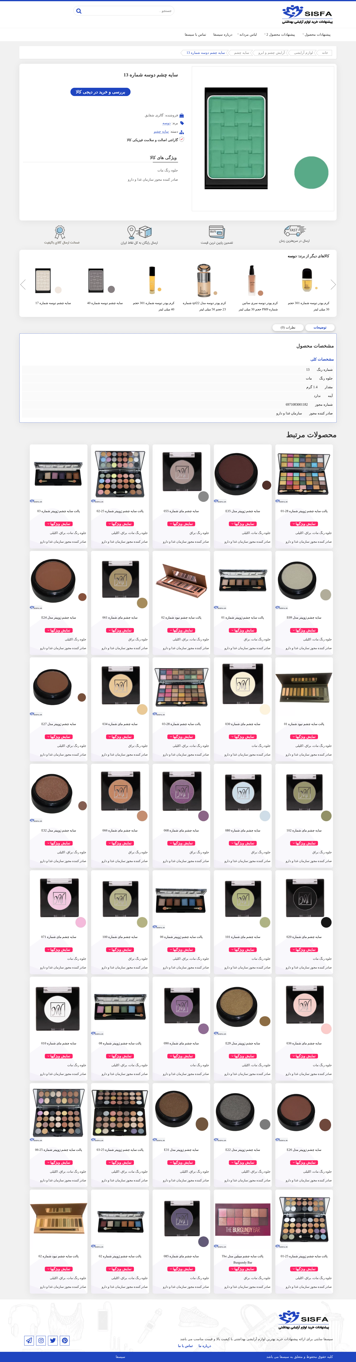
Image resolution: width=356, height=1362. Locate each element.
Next (332, 285)
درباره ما (205, 1346)
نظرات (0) (288, 327)
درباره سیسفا (222, 34)
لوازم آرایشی (303, 53)
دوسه (166, 123)
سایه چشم (241, 53)
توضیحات (320, 327)
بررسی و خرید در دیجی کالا (100, 91)
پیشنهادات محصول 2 (280, 34)
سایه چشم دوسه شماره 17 (53, 303)
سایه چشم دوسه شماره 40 (105, 303)
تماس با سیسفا (195, 34)
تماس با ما (185, 1346)
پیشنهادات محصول (318, 34)
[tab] (320, 327)
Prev (21, 285)
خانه (325, 53)
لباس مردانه (248, 34)
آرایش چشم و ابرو (271, 53)
